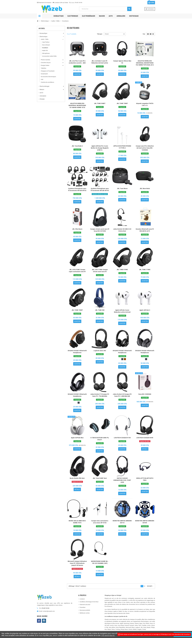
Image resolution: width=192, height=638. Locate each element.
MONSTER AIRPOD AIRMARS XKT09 (144, 522)
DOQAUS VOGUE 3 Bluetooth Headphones (77, 395)
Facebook (39, 621)
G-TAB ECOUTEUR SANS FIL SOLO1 (99, 438)
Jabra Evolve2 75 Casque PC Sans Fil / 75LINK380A (99, 395)
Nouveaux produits (85, 610)
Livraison (82, 599)
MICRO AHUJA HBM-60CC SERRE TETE (77, 522)
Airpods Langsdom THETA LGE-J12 (144, 104)
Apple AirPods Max (77, 437)
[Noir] (122, 359)
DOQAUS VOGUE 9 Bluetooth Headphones (144, 351)
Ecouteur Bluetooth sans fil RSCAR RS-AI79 (145, 230)
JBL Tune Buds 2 (77, 146)
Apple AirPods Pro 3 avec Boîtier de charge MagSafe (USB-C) (100, 148)
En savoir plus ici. (108, 635)
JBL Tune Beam (122, 188)
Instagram (44, 621)
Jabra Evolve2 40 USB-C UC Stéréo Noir (122, 230)
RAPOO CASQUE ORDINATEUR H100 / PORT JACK (122, 480)
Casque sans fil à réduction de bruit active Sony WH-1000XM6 (145, 148)
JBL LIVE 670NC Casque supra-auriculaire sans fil (77, 270)
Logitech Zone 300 (100, 350)
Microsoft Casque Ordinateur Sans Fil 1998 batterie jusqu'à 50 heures (77, 563)
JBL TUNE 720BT (77, 310)
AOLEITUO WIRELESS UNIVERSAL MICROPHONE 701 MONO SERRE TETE (77, 105)
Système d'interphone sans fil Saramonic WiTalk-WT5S (77, 189)
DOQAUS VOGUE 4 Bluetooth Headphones (77, 351)
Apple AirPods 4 (145, 310)
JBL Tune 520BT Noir (100, 478)
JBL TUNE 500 (99, 310)
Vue (144, 34)
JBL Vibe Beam (77, 229)
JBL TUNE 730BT (122, 103)
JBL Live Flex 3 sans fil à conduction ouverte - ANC (77, 62)
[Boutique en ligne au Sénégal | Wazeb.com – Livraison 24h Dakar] (51, 9)
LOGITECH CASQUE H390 (144, 437)
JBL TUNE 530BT (99, 103)
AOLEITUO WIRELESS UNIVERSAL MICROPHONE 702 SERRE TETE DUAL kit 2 (145, 63)
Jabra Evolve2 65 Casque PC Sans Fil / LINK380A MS (122, 395)
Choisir (107, 34)
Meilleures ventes (85, 613)
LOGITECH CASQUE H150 (122, 437)
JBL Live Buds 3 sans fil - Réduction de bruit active (100, 62)
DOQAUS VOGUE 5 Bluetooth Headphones (122, 351)
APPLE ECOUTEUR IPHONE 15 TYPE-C (122, 147)
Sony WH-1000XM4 (144, 394)
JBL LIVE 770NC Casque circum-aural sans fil (100, 270)
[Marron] (125, 359)
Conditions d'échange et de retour (89, 601)
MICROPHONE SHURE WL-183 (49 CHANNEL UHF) (99, 562)
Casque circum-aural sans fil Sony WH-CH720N (99, 230)
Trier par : (100, 34)
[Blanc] (120, 359)
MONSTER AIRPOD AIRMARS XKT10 (122, 522)
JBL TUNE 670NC (122, 269)
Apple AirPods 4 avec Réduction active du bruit (122, 311)
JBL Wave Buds (145, 188)
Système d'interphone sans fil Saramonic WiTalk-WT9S (100, 189)
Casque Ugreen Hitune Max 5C (122, 62)
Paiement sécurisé (85, 604)
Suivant (150, 586)
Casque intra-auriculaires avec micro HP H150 (99, 522)
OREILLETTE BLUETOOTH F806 (144, 479)
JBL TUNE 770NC (144, 269)
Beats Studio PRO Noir (77, 478)
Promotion (82, 607)
